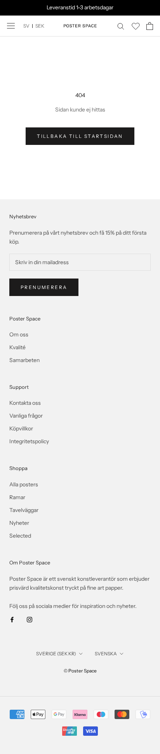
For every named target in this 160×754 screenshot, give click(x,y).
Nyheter (19, 522)
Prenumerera (44, 287)
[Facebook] (12, 619)
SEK (39, 26)
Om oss (18, 334)
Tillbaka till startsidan (80, 136)
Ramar (17, 497)
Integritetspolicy (29, 441)
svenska (106, 653)
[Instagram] (29, 619)
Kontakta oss (25, 402)
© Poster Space (80, 671)
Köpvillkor (21, 428)
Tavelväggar (23, 510)
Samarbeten (24, 360)
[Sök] (120, 26)
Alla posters (23, 484)
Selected (20, 535)
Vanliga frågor (26, 415)
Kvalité (17, 347)
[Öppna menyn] (11, 26)
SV (26, 26)
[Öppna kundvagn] (149, 26)
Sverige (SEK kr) (56, 653)
